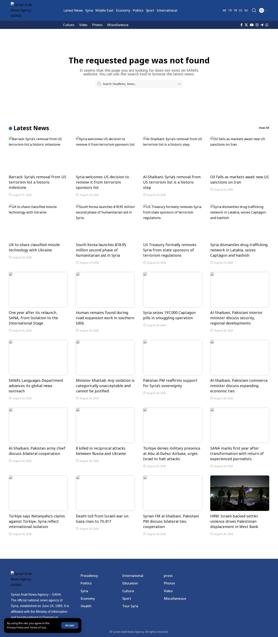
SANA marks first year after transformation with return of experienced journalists (237, 453)
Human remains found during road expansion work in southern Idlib (105, 318)
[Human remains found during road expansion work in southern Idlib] (105, 289)
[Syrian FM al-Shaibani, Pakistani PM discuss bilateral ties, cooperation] (172, 493)
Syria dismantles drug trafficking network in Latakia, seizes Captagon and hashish (239, 250)
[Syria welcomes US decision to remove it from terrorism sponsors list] (105, 154)
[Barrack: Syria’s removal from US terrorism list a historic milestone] (38, 154)
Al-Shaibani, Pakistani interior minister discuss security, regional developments (236, 318)
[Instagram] (257, 25)
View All (264, 128)
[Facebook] (242, 25)
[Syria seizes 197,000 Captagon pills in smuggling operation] (172, 289)
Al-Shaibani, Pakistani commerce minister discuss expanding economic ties (239, 385)
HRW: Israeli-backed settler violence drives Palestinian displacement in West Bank (234, 521)
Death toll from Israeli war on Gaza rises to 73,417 (102, 519)
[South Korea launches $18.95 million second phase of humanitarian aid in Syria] (105, 222)
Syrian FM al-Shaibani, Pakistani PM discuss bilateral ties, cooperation (171, 521)
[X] (246, 25)
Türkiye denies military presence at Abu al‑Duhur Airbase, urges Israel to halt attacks (171, 453)
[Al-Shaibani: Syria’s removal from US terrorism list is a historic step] (172, 154)
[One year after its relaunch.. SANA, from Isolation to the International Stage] (38, 289)
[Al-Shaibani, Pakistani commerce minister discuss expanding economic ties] (239, 357)
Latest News (31, 128)
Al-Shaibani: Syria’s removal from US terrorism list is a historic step (172, 182)
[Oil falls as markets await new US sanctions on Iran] (239, 154)
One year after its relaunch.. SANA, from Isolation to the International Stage (33, 318)
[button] (69, 625)
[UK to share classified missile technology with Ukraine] (38, 222)
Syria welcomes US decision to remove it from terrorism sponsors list (102, 182)
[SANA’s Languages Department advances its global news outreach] (38, 357)
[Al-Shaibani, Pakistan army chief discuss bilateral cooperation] (38, 425)
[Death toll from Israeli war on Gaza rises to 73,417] (105, 493)
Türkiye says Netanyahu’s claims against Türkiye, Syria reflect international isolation (37, 521)
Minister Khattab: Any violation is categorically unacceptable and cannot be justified (105, 385)
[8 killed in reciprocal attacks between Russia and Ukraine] (105, 425)
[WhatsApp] (266, 25)
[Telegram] (261, 25)
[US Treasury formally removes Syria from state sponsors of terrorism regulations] (172, 222)
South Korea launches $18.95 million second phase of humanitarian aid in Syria (101, 250)
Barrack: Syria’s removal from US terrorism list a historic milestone (37, 182)
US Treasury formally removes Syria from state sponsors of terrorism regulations (169, 250)
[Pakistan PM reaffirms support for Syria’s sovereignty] (172, 357)
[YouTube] (252, 25)
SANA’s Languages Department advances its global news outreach (36, 385)
